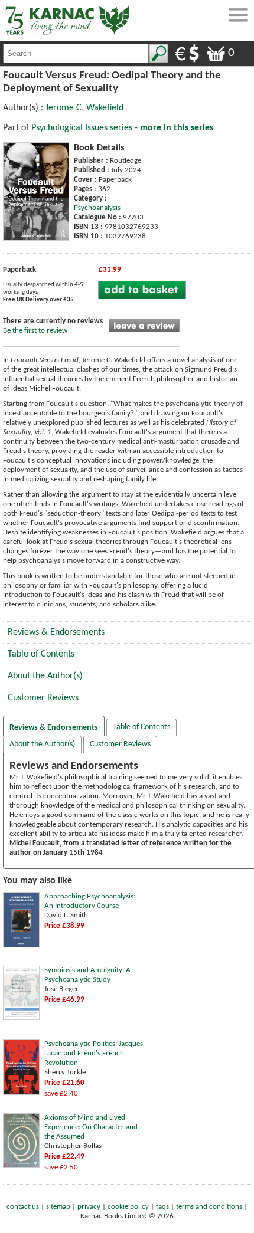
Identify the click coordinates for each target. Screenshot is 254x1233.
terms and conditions (209, 1207)
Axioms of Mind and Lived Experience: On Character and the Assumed (91, 1127)
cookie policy (128, 1207)
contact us (22, 1207)
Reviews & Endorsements (56, 632)
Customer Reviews (43, 698)
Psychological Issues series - (122, 128)
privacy (88, 1207)
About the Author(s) (45, 676)
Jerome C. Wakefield (84, 108)
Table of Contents (41, 654)
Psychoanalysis (97, 208)
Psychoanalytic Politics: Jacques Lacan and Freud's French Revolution (93, 1053)
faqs (162, 1207)
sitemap (58, 1207)
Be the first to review (35, 331)
